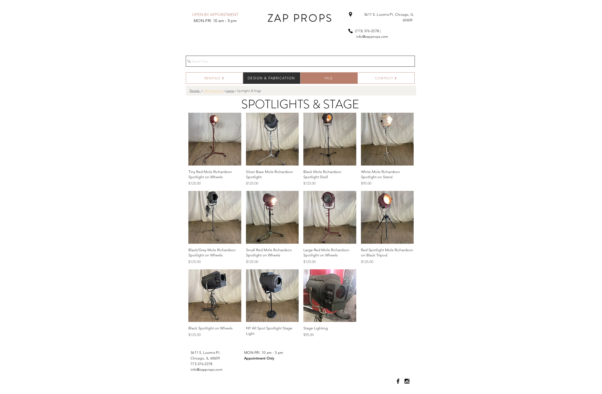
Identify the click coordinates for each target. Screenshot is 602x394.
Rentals (195, 90)
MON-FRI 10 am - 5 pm (263, 352)
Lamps (230, 90)
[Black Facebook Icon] (398, 381)
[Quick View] (214, 139)
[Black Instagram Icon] (407, 381)
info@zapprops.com (372, 36)
